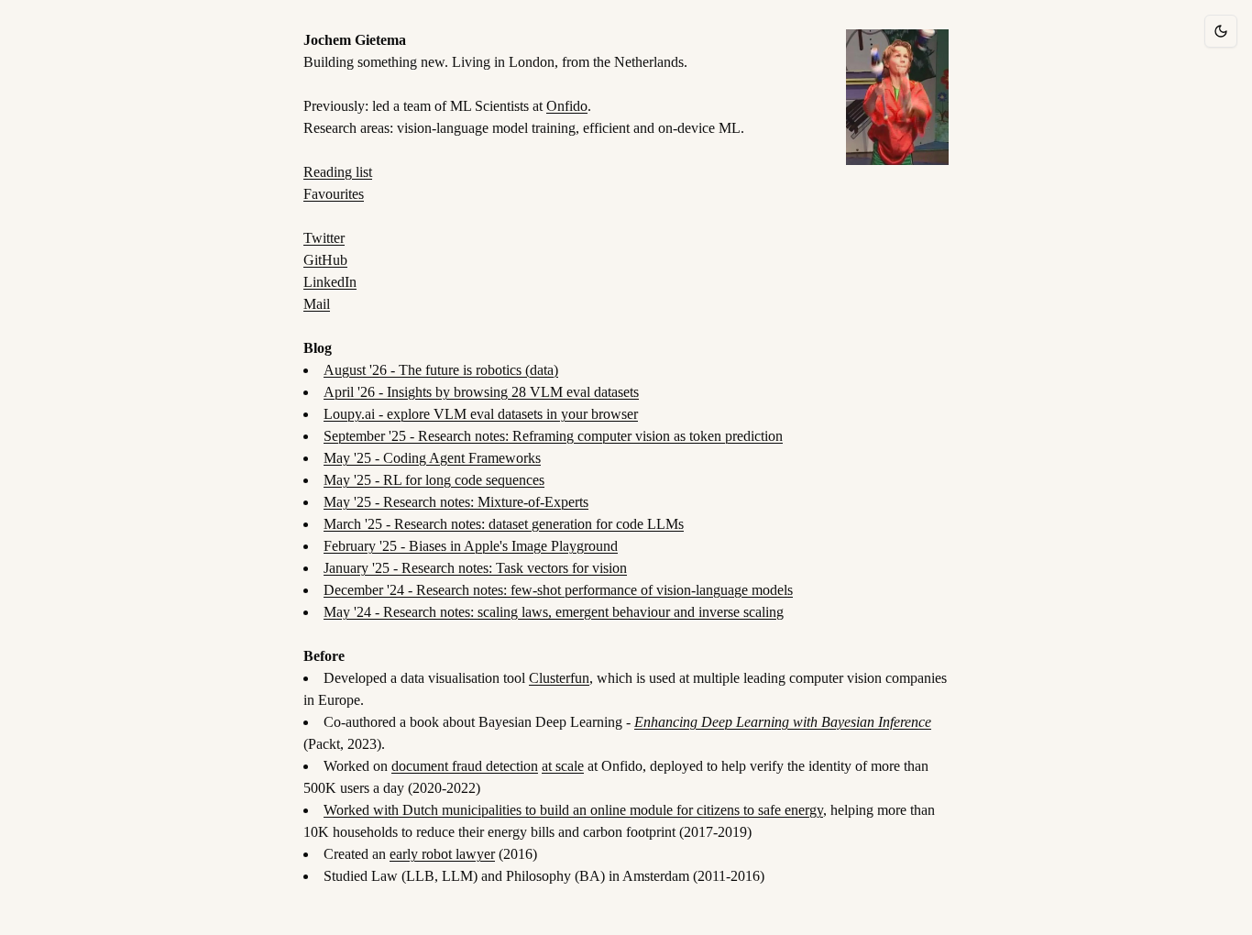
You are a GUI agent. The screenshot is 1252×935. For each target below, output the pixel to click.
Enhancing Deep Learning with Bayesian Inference (782, 722)
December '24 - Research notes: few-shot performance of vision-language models (558, 590)
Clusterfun (559, 678)
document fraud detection (464, 766)
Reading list (337, 172)
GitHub (325, 260)
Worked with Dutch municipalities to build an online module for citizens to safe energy (573, 810)
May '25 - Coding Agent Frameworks (432, 458)
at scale (563, 766)
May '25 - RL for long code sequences (434, 480)
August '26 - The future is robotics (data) (441, 370)
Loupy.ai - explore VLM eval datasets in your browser (481, 414)
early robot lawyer (442, 854)
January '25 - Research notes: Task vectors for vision (475, 568)
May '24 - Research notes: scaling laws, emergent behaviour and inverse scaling (554, 612)
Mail (316, 304)
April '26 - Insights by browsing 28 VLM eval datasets (481, 392)
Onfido (567, 106)
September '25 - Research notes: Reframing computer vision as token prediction (553, 436)
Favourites (333, 194)
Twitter (324, 238)
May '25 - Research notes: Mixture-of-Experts (456, 502)
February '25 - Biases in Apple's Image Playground (471, 546)
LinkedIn (330, 282)
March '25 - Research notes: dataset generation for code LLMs (504, 524)
